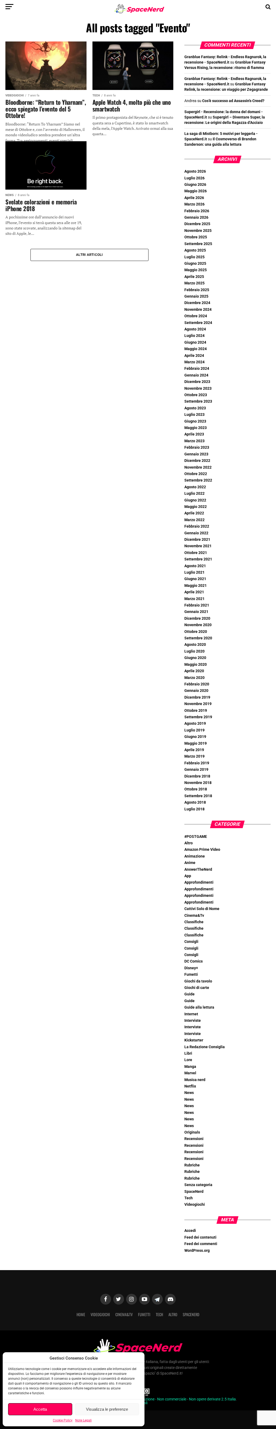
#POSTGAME (195, 836)
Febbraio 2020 (196, 684)
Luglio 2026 (194, 178)
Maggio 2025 (195, 270)
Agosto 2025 (195, 250)
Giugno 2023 (195, 421)
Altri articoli (89, 255)
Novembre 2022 (198, 467)
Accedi (190, 1230)
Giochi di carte (196, 987)
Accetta (40, 1409)
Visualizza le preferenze (107, 1409)
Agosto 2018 (195, 802)
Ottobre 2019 (195, 710)
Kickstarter (193, 1040)
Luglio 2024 (194, 335)
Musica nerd (194, 1080)
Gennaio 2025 (196, 296)
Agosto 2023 (195, 408)
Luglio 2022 (194, 493)
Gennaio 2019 (196, 769)
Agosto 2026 (195, 171)
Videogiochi (194, 1204)
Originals (192, 1132)
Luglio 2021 (194, 572)
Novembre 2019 (198, 704)
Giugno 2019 (195, 736)
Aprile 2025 (194, 276)
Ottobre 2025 (195, 237)
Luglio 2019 (194, 730)
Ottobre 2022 (195, 474)
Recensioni (193, 1139)
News (189, 1092)
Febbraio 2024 (196, 368)
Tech (188, 1198)
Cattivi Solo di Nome (201, 909)
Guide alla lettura (199, 1007)
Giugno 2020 (195, 658)
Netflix (190, 1086)
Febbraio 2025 (196, 290)
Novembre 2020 (198, 625)
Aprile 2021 (194, 592)
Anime (189, 862)
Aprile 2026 (194, 198)
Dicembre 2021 (197, 539)
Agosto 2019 (195, 723)
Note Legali (83, 1420)
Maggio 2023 (195, 428)
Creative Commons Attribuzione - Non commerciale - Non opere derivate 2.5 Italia (168, 1399)
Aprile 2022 (194, 513)
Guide (189, 994)
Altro (188, 843)
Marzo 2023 (194, 441)
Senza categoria (198, 1185)
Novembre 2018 (198, 782)
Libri (188, 1053)
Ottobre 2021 (195, 552)
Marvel (190, 1073)
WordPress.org (197, 1250)
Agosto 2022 (195, 487)
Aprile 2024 (194, 355)
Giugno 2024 (195, 342)
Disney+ (191, 968)
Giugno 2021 (195, 579)
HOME (81, 1314)
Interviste (192, 1020)
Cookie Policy (63, 1420)
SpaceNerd (193, 1191)
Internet (191, 1014)
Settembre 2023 (198, 401)
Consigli (191, 941)
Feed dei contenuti (200, 1237)
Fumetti (191, 974)
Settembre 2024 (198, 322)
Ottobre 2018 (195, 789)
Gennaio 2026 (196, 217)
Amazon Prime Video (202, 849)
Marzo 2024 (194, 362)
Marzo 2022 (194, 520)
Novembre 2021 (198, 546)
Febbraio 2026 (196, 211)
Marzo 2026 (194, 204)
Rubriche (192, 1165)
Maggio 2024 (195, 349)
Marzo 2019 (194, 756)
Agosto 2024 (195, 329)
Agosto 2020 (195, 644)
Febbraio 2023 (196, 447)
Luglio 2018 (194, 809)
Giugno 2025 (195, 263)
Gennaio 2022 (196, 533)
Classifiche (193, 922)
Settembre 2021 (198, 559)
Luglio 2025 (194, 257)
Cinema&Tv (194, 915)
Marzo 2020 (194, 677)
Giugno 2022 (195, 500)
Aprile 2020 (194, 671)
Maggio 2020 (195, 664)
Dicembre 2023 (197, 381)
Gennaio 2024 (196, 375)
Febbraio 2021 (196, 605)
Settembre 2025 (198, 244)
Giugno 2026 (195, 184)
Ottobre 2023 (195, 395)
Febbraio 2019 (196, 763)
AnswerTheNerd (198, 869)
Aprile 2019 (194, 750)
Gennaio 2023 (196, 454)
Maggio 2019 (195, 743)
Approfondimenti (198, 882)
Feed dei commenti (200, 1244)
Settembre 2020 (198, 638)
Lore (188, 1060)
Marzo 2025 (194, 283)
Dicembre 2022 (197, 460)
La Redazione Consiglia (204, 1047)
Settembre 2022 (198, 480)
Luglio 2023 (194, 414)
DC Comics (193, 961)
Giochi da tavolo (198, 981)
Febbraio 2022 (196, 526)
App (187, 876)
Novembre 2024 (198, 309)
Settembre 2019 (198, 717)
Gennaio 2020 (196, 690)
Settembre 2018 (198, 796)
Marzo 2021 (194, 599)
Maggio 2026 (195, 191)
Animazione (194, 856)
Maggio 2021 (195, 585)
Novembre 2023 (198, 388)
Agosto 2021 (195, 566)
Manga (190, 1066)
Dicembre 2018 (197, 776)
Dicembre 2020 (197, 618)
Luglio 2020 (194, 651)
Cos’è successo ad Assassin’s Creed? (233, 101)
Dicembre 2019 (197, 697)
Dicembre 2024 (197, 303)
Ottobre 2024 (195, 316)
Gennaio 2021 (196, 611)
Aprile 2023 (194, 434)
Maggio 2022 (195, 506)
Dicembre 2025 (197, 224)
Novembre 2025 (198, 230)
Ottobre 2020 (195, 631)
